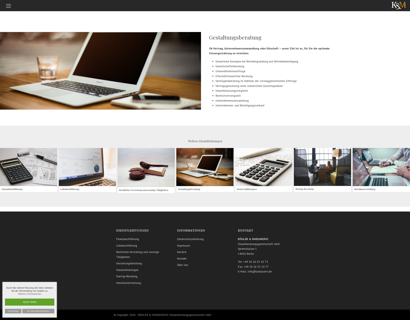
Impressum (183, 245)
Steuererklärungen (247, 189)
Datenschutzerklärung (190, 239)
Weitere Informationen (29, 293)
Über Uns (182, 265)
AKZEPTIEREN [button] (29, 302)
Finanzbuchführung (12, 189)
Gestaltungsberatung (189, 189)
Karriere (181, 252)
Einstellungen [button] (13, 311)
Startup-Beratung (304, 188)
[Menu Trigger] (8, 6)
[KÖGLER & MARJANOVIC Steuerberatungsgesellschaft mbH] (398, 5)
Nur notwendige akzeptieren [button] (38, 311)
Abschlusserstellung (364, 189)
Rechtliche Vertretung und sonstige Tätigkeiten (143, 190)
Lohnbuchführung (69, 189)
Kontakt (182, 258)
